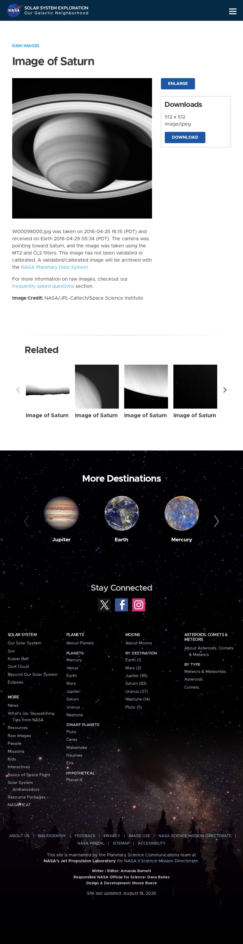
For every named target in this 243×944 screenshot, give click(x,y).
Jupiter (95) (136, 676)
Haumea (74, 755)
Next (225, 389)
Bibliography (52, 836)
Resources (18, 728)
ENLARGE (178, 84)
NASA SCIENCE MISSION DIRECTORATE (195, 836)
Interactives (19, 767)
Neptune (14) (137, 699)
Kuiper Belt (18, 659)
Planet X (74, 780)
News (13, 705)
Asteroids (193, 679)
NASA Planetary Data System (54, 267)
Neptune (74, 715)
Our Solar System (24, 643)
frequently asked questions (43, 286)
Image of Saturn (47, 415)
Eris (69, 763)
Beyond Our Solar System (32, 675)
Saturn (72, 699)
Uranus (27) (136, 692)
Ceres (71, 740)
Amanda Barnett (136, 871)
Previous (17, 389)
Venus (72, 668)
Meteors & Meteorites (205, 672)
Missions (16, 751)
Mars (71, 683)
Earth (121, 540)
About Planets (80, 643)
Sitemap (121, 843)
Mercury (181, 540)
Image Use (139, 836)
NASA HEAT (19, 805)
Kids (12, 759)
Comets (191, 687)
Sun (11, 651)
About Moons (138, 643)
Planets (75, 635)
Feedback (85, 836)
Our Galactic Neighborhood (56, 14)
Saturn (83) (136, 683)
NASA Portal (91, 843)
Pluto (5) (133, 707)
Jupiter (61, 540)
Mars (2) (133, 668)
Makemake (76, 748)
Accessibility (152, 843)
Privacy (112, 836)
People (14, 743)
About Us (19, 836)
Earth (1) (133, 660)
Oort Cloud (18, 667)
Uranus (73, 707)
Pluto (71, 732)
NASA (15, 10)
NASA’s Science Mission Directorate (161, 861)
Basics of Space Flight (29, 775)
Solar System (22, 635)
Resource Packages (27, 797)
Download (185, 137)
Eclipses (15, 682)
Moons (132, 635)
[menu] (232, 11)
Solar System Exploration (56, 6)
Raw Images (25, 46)
